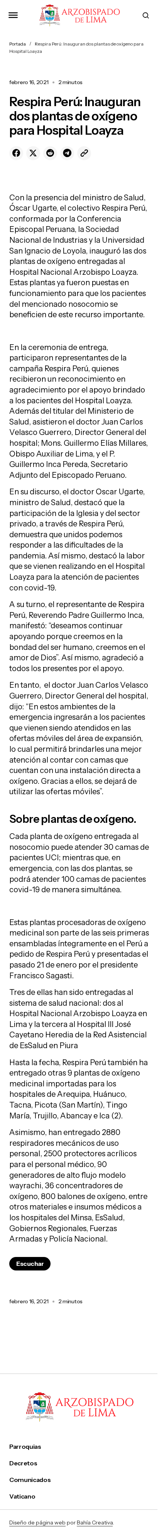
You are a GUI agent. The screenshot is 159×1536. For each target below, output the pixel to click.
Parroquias (25, 1446)
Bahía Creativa (95, 1522)
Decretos (23, 1463)
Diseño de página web (37, 1522)
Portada (17, 44)
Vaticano (22, 1496)
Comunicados (30, 1480)
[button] (13, 15)
